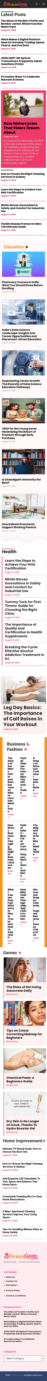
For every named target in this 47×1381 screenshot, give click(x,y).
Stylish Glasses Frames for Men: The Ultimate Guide (21, 225)
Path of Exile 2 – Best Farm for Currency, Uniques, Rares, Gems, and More (23, 850)
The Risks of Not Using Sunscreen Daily (23, 989)
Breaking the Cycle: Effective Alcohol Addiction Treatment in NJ (24, 653)
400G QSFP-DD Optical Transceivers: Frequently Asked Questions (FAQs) (21, 61)
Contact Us (11, 1281)
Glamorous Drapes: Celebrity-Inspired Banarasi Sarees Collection (36, 912)
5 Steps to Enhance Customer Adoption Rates (36, 774)
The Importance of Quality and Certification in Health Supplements (23, 630)
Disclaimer (11, 1285)
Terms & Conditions (16, 1295)
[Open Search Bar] (36, 4)
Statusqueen (17, 1375)
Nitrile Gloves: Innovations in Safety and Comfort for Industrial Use (22, 208)
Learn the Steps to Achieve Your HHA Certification (21, 191)
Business (35, 794)
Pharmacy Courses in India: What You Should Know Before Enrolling (22, 285)
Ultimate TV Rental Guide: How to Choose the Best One (22, 1150)
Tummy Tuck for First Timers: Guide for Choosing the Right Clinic (23, 608)
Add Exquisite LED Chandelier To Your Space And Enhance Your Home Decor (21, 1181)
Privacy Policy (13, 1290)
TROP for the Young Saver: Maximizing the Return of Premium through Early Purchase (19, 433)
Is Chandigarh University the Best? (21, 481)
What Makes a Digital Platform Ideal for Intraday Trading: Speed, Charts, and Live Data (23, 42)
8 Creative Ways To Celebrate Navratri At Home (20, 78)
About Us (10, 1277)
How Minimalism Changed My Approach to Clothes (23, 904)
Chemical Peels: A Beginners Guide (20, 1079)
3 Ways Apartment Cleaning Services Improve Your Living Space (20, 1214)
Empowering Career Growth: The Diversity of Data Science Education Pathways (21, 384)
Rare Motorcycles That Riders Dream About (22, 128)
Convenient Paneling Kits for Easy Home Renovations (22, 1198)
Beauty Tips (12, 994)
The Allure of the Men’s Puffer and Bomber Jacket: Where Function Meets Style (22, 23)
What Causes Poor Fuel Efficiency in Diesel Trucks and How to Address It (11, 913)
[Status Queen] (15, 4)
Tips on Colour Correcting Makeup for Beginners (24, 1034)
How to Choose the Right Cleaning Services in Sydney (22, 175)
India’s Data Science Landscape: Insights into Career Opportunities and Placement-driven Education (21, 334)
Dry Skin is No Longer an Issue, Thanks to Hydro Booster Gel (22, 1124)
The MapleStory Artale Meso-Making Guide (36, 839)
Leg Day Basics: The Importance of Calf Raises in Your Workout (23, 716)
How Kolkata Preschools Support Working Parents (19, 525)
